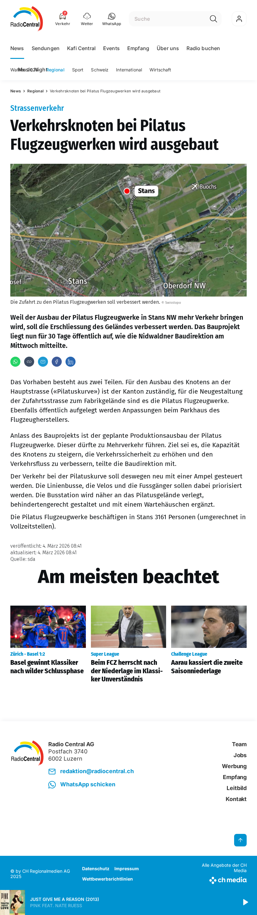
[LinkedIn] (71, 362)
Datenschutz (95, 868)
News (17, 48)
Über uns (168, 48)
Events (111, 48)
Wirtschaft (160, 69)
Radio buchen (203, 48)
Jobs (240, 755)
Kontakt (236, 799)
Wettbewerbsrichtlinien (107, 878)
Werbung (234, 766)
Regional (55, 69)
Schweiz (99, 69)
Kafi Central (81, 48)
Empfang (138, 48)
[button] (111, 19)
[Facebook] (57, 362)
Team (239, 744)
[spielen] (245, 902)
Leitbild (237, 788)
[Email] (43, 362)
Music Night (32, 69)
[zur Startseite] (27, 18)
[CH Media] (219, 879)
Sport (78, 69)
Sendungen (46, 48)
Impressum (126, 868)
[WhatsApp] (15, 362)
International (129, 69)
